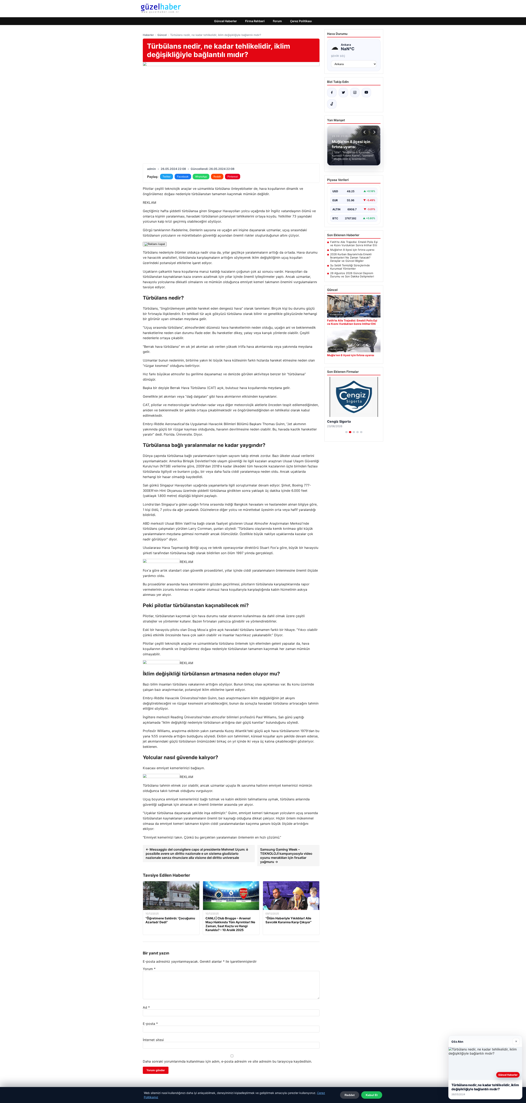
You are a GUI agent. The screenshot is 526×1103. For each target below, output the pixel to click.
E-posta (150, 1024)
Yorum (149, 969)
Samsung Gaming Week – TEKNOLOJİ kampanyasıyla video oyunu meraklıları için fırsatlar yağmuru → (286, 855)
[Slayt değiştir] (346, 432)
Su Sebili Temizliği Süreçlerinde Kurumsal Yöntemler (350, 267)
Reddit (217, 176)
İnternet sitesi (153, 1040)
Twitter (167, 176)
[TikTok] (332, 104)
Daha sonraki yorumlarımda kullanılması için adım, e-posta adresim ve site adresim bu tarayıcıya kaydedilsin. (227, 1061)
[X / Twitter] (343, 92)
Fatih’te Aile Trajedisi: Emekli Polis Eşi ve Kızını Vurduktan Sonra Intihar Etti (354, 243)
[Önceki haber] (365, 132)
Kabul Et (372, 1095)
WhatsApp (201, 176)
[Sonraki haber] (373, 132)
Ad (146, 1007)
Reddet (350, 1095)
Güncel (162, 35)
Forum (277, 21)
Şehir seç (338, 55)
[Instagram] (355, 92)
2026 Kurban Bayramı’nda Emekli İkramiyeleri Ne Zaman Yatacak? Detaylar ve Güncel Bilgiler (350, 257)
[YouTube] (366, 92)
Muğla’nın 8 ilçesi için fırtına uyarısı (352, 249)
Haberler (148, 35)
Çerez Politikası (301, 21)
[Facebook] (332, 92)
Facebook (183, 176)
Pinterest (232, 176)
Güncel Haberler (225, 21)
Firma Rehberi (255, 21)
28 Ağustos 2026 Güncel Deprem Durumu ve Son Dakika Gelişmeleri (352, 274)
